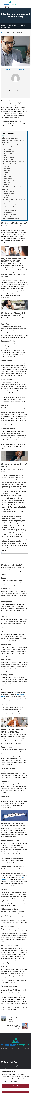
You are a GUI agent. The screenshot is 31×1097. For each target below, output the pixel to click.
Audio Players (8, 176)
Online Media (8, 153)
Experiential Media (9, 159)
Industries (22, 25)
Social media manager (10, 204)
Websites (6, 184)
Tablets (6, 172)
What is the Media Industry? (10, 138)
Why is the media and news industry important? (13, 141)
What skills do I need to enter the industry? (12, 188)
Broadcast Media (9, 151)
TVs (5, 174)
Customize (15, 1090)
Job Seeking (12, 25)
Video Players (8, 178)
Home (3, 25)
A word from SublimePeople (10, 218)
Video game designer (10, 210)
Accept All (15, 1085)
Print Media (7, 149)
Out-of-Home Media (9, 157)
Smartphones (8, 170)
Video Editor (7, 216)
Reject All (15, 1094)
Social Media (8, 182)
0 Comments (17, 33)
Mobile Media (8, 155)
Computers (7, 168)
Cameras (6, 166)
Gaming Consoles (9, 180)
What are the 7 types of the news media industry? (12, 146)
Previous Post (11, 1021)
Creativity (6, 197)
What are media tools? (9, 164)
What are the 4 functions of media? (13, 161)
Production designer (10, 214)
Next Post (18, 1028)
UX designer (7, 208)
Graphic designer (9, 212)
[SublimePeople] (10, 3)
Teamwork (7, 195)
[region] (15, 1083)
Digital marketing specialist (11, 206)
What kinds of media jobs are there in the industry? (13, 201)
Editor (16, 85)
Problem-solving (9, 191)
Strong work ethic (9, 193)
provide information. (9, 480)
